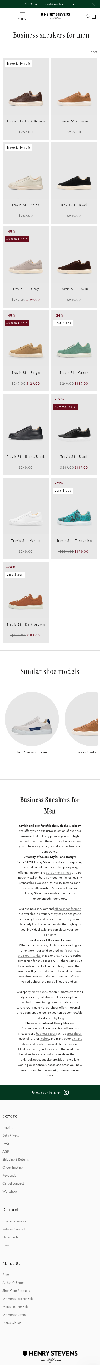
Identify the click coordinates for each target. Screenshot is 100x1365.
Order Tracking (12, 1167)
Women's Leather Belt (17, 1299)
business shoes (46, 1033)
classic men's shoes (58, 872)
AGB (5, 1151)
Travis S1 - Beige (26, 205)
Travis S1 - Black (74, 205)
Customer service (14, 1221)
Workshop (9, 1191)
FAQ (5, 1143)
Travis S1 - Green (74, 373)
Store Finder (10, 1237)
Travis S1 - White (25, 541)
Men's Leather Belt (15, 1307)
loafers (44, 1038)
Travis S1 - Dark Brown (26, 121)
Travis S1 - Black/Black (26, 457)
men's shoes (40, 992)
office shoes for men (67, 908)
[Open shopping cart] (94, 16)
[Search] (88, 16)
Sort (94, 52)
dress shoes (74, 1033)
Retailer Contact (13, 1229)
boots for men (45, 1044)
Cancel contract (13, 1183)
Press (5, 1245)
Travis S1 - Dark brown (26, 624)
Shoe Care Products (16, 1291)
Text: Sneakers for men (32, 752)
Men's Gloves (11, 1323)
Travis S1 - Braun (74, 121)
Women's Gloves (14, 1315)
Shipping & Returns (15, 1159)
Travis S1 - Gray (26, 289)
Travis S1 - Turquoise (74, 541)
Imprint (7, 1127)
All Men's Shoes (13, 1283)
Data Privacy (10, 1135)
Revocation (10, 1175)
